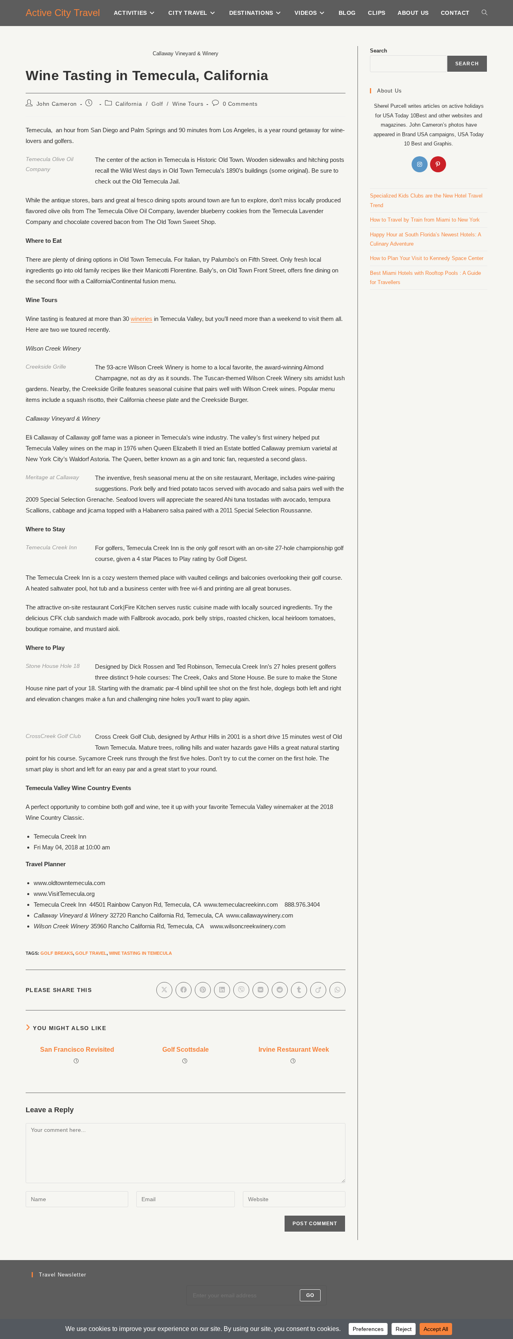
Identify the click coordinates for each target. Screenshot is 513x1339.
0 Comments (240, 104)
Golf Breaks (56, 953)
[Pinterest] (438, 164)
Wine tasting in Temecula (140, 953)
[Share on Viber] (241, 990)
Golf (157, 104)
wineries (141, 318)
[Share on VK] (260, 990)
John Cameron (56, 104)
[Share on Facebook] (184, 990)
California (128, 104)
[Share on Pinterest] (203, 990)
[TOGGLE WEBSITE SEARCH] (484, 13)
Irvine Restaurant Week (294, 1049)
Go (310, 1295)
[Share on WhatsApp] (337, 990)
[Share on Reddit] (280, 990)
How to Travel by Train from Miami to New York (425, 220)
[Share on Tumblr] (299, 990)
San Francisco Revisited (77, 1049)
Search (378, 51)
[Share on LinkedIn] (222, 990)
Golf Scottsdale (185, 1049)
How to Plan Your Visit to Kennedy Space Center (426, 258)
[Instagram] (420, 164)
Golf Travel (91, 953)
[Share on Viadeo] (318, 990)
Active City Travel (63, 12)
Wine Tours (187, 104)
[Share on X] (164, 990)
